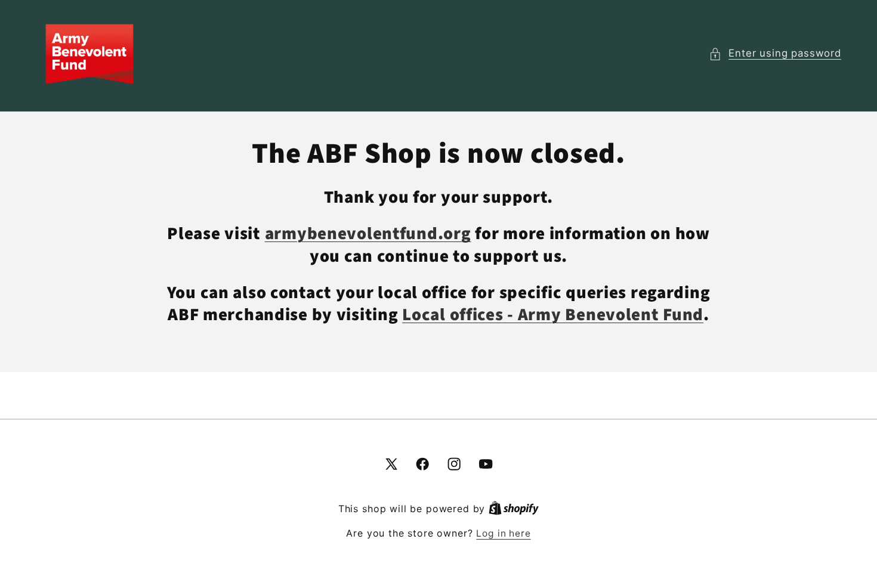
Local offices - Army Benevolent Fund (552, 315)
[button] (775, 53)
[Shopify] (514, 509)
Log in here (503, 533)
